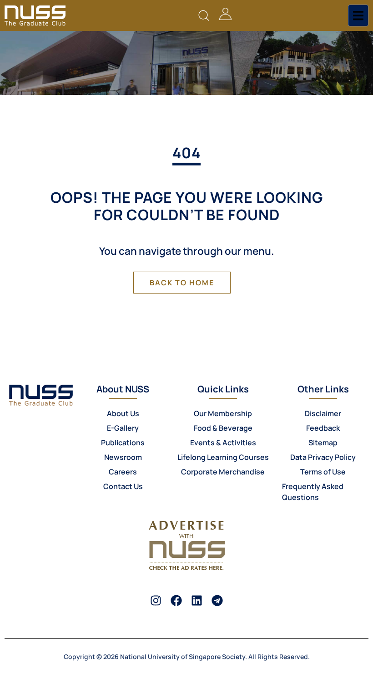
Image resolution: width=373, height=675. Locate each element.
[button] (204, 16)
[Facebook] (176, 600)
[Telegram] (217, 600)
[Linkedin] (196, 600)
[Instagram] (155, 600)
